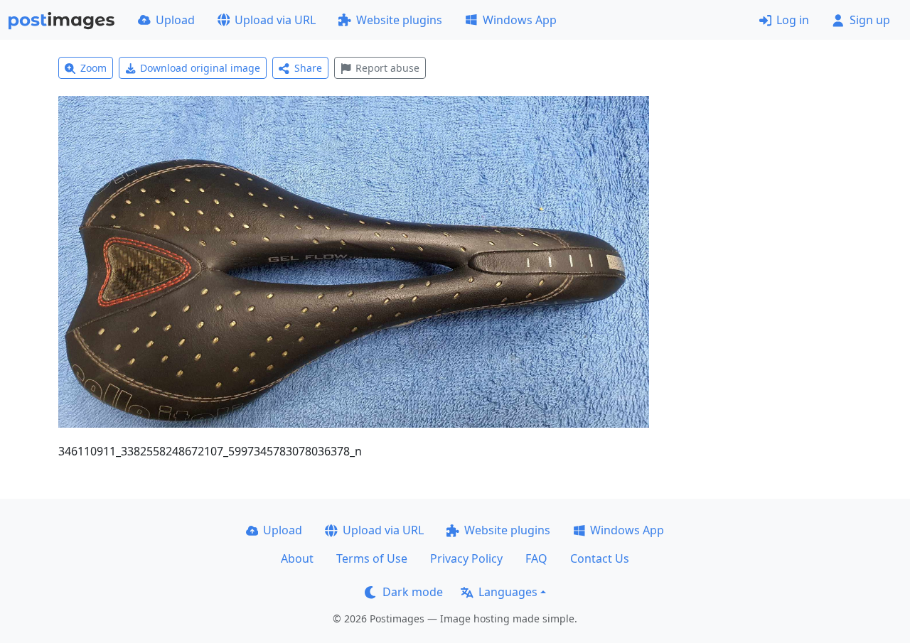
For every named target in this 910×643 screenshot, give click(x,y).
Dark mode (412, 592)
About (297, 558)
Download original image (200, 68)
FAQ (536, 558)
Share (308, 68)
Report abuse (387, 68)
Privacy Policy (466, 558)
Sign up (870, 20)
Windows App (520, 20)
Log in (792, 20)
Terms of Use (371, 558)
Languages (507, 592)
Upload (175, 20)
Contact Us (599, 558)
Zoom (93, 68)
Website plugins (399, 20)
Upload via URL (275, 20)
